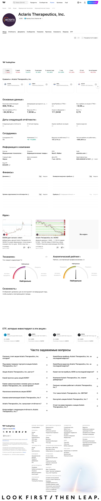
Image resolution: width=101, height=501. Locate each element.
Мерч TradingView (50, 469)
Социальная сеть (68, 427)
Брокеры (59, 2)
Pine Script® (35, 474)
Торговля (66, 442)
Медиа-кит (49, 464)
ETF (33, 434)
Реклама (85, 439)
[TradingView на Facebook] (7, 432)
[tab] (40, 176)
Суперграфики (36, 427)
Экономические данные (36, 456)
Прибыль (34, 459)
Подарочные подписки (52, 432)
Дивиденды (35, 460)
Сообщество (43, 2)
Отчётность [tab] (12, 32)
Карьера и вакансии (51, 462)
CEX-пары (34, 439)
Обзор (47, 437)
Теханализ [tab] (40, 32)
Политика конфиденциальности (51, 481)
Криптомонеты (36, 437)
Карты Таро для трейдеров (53, 471)
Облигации (35, 435)
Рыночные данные (51, 431)
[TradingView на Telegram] (19, 432)
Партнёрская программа (89, 442)
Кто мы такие (49, 456)
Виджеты (85, 427)
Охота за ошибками (51, 489)
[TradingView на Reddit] (26, 432)
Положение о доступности (53, 486)
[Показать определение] (19, 103)
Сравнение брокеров (51, 441)
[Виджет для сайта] (78, 37)
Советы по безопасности (52, 487)
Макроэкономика (36, 472)
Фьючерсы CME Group (52, 447)
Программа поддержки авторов (70, 433)
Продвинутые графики (89, 432)
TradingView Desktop (37, 481)
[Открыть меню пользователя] (84, 2)
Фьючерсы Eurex (50, 449)
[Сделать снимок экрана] (75, 37)
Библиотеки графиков (88, 429)
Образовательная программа (87, 445)
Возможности (49, 427)
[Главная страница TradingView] (4, 2)
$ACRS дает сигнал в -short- (13, 238)
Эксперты (66, 452)
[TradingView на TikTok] (22, 432)
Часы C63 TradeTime (51, 472)
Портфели (34, 467)
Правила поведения (69, 435)
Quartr (24, 452)
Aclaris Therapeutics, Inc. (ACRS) (47, 238)
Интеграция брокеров (89, 441)
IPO (33, 462)
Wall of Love (67, 429)
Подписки (48, 429)
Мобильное (35, 479)
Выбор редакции (68, 445)
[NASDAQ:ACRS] (4, 235)
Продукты (33, 2)
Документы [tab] (21, 32)
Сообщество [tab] (31, 32)
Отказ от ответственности (53, 479)
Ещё (66, 2)
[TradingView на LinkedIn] (16, 432)
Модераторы (67, 437)
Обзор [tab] (4, 32)
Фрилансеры (67, 454)
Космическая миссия (51, 457)
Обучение (66, 444)
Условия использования (52, 477)
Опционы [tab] (65, 32)
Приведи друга (68, 431)
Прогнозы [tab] (48, 32)
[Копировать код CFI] (9, 165)
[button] (38, 2)
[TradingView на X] (4, 432)
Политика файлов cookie (52, 484)
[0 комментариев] (24, 247)
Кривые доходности (37, 469)
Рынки (52, 2)
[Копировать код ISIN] (92, 159)
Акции (33, 432)
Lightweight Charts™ (88, 431)
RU (80, 2)
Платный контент (68, 456)
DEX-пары (34, 441)
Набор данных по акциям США (54, 451)
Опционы (34, 470)
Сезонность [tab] (57, 32)
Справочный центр (51, 461)
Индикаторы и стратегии (70, 450)
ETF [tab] (71, 32)
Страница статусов (51, 491)
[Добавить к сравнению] (22, 84)
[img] (40, 18)
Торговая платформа (88, 434)
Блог (47, 459)
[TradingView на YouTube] (10, 432)
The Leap (48, 442)
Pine (33, 442)
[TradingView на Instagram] (13, 432)
